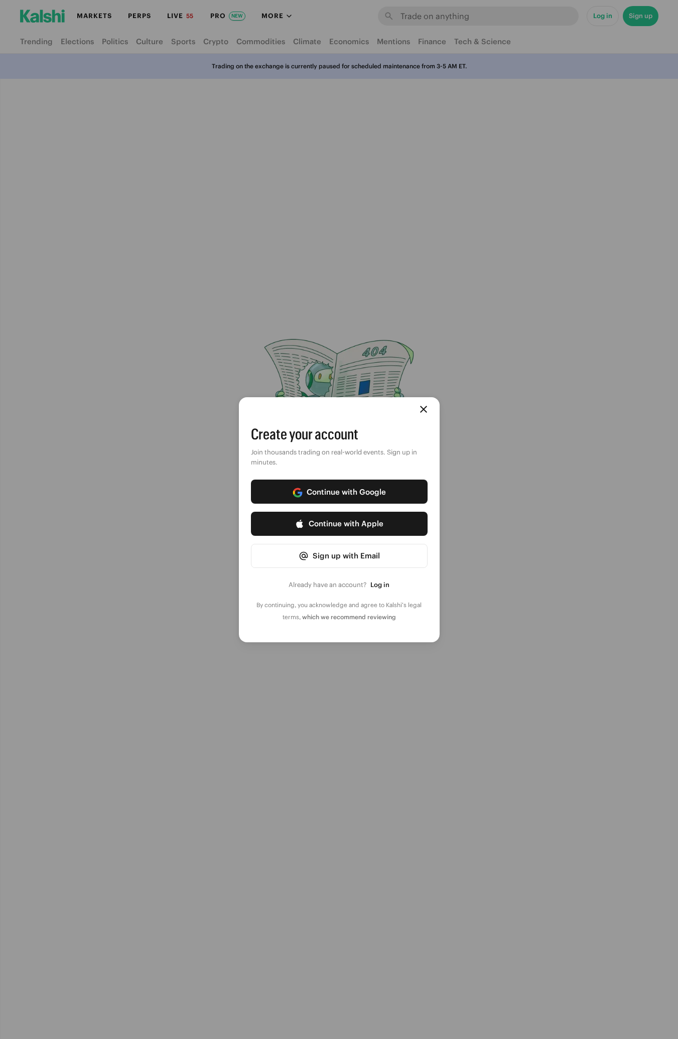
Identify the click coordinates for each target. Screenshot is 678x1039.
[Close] (424, 409)
